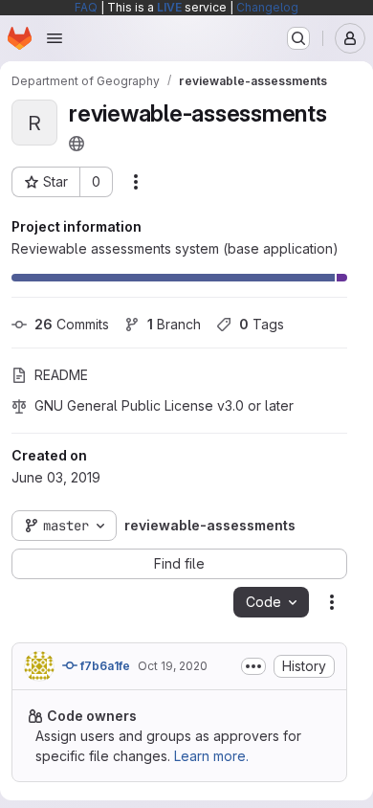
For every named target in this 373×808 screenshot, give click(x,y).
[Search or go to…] (298, 38)
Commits (71, 324)
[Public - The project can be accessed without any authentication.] (76, 143)
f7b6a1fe (103, 666)
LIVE (169, 7)
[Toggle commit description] (253, 666)
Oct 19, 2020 (173, 666)
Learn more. (211, 756)
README (61, 375)
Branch (174, 324)
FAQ (86, 7)
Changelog (267, 7)
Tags (261, 324)
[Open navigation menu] (54, 38)
